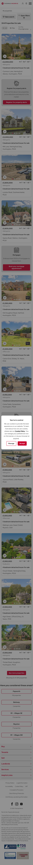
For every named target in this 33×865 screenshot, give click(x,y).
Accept (22, 443)
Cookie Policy (20, 431)
